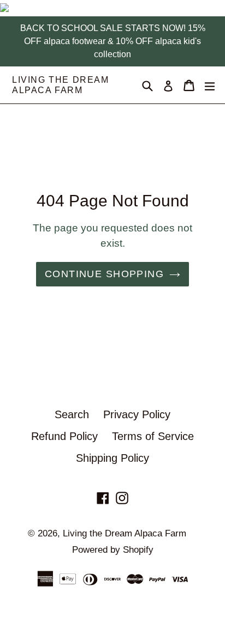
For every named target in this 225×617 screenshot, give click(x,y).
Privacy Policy (136, 414)
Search (72, 414)
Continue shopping (104, 273)
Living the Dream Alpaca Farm (60, 85)
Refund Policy (64, 436)
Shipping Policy (112, 458)
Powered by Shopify (112, 550)
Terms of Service (153, 436)
